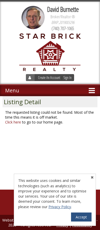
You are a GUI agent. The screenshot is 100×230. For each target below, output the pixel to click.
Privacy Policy (59, 206)
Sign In (67, 77)
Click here (13, 122)
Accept (81, 217)
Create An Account (49, 77)
